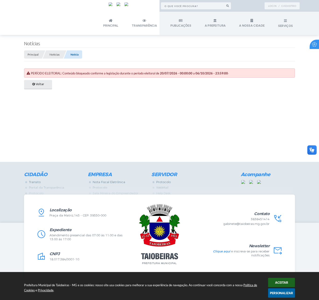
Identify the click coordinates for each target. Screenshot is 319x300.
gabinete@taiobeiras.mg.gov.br (246, 224)
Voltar (39, 84)
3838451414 (260, 219)
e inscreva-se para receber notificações (241, 253)
